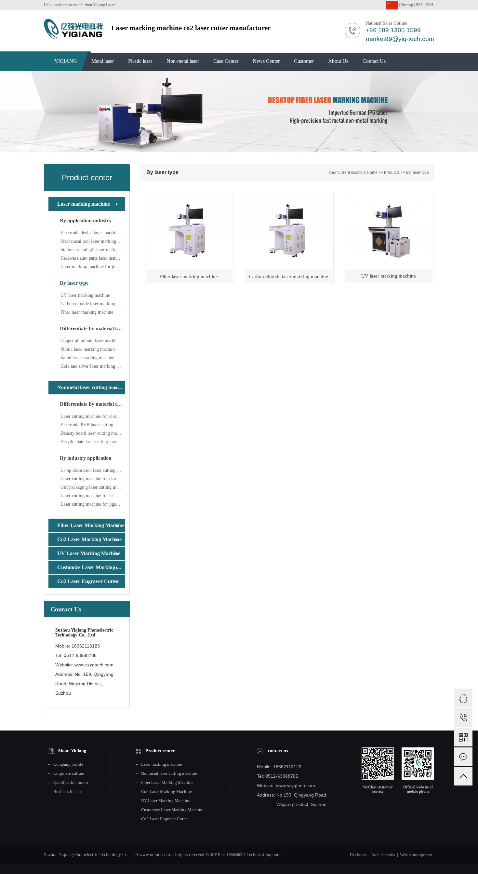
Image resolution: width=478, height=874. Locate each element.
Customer (304, 61)
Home (372, 172)
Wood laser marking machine (87, 357)
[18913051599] (463, 717)
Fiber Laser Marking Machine (91, 525)
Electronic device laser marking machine (92, 232)
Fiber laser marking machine (86, 312)
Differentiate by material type (92, 328)
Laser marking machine (83, 204)
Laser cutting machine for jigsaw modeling (92, 504)
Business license (67, 791)
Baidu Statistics (383, 855)
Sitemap (407, 5)
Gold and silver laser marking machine (92, 366)
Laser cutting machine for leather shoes (92, 495)
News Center (266, 61)
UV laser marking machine (85, 295)
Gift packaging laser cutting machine (92, 487)
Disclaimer (358, 855)
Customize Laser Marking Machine (91, 567)
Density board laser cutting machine (92, 433)
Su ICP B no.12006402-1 (225, 855)
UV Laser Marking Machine (88, 553)
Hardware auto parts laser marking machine (92, 258)
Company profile (68, 764)
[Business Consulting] (463, 698)
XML (429, 5)
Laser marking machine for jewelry (92, 266)
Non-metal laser (182, 61)
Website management (416, 855)
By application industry (86, 220)
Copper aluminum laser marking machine (92, 340)
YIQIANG (65, 61)
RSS (419, 5)
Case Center (225, 61)
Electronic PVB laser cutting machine (92, 424)
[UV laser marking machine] (388, 231)
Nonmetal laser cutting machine (91, 387)
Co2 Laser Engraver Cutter (88, 581)
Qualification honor (70, 782)
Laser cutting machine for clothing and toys (92, 478)
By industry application (86, 458)
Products (392, 172)
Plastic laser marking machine (87, 349)
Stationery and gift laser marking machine (92, 249)
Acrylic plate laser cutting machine (92, 441)
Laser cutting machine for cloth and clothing (92, 416)
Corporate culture (68, 773)
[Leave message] (463, 756)
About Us (338, 61)
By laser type (74, 283)
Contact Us (374, 61)
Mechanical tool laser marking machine (92, 241)
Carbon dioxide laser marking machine (92, 303)
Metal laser (102, 61)
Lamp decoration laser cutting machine (92, 470)
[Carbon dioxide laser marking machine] (288, 231)
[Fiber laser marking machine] (188, 231)
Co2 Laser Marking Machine (89, 539)
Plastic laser (140, 61)
